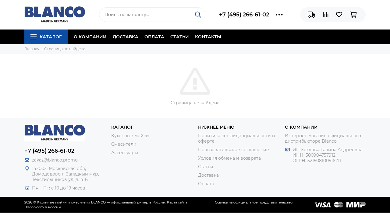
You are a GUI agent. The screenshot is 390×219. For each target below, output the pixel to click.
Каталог (51, 37)
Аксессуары (124, 152)
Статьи (179, 37)
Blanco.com (34, 207)
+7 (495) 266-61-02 (244, 14)
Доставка (125, 37)
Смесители (123, 144)
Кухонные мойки (130, 135)
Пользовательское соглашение (233, 149)
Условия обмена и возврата (229, 158)
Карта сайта (177, 202)
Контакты (208, 37)
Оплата (154, 37)
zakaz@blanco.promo (55, 160)
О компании (90, 37)
